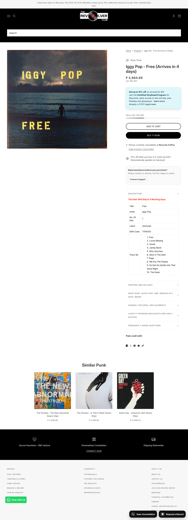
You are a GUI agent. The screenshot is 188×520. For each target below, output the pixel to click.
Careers (155, 502)
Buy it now (153, 135)
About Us (156, 474)
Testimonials (90, 474)
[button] (142, 345)
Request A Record (15, 488)
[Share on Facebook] (127, 345)
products (137, 51)
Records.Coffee (167, 145)
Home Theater (13, 483)
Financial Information (163, 497)
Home (128, 51)
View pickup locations (141, 149)
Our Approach (158, 483)
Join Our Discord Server (163, 488)
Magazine (156, 492)
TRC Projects (90, 483)
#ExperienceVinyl (92, 492)
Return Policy (158, 511)
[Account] (173, 16)
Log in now (150, 104)
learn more (159, 101)
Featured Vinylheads (94, 479)
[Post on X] (130, 345)
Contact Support (138, 179)
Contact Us (157, 479)
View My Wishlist (15, 492)
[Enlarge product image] (57, 99)
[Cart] (179, 16)
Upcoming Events (92, 488)
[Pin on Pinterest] (134, 345)
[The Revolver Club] (94, 16)
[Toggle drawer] (8, 16)
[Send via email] (138, 345)
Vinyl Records (14, 474)
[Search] (14, 16)
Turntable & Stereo (16, 479)
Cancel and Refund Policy (164, 506)
